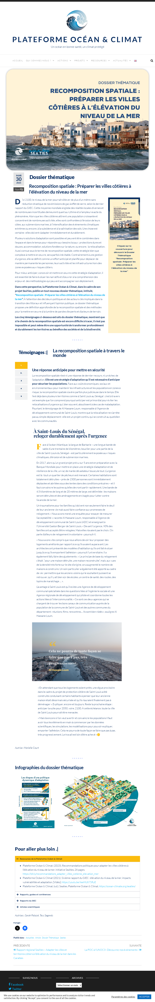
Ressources (99, 60)
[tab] (21, 365)
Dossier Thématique (50, 937)
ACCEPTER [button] (144, 996)
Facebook (16, 984)
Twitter (17, 989)
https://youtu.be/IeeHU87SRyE (79, 882)
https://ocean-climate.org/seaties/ (117, 886)
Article (38, 937)
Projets (79, 60)
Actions (63, 60)
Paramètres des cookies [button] (123, 996)
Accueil (18, 60)
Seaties (63, 937)
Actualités (120, 60)
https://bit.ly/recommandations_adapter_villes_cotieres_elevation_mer (61, 873)
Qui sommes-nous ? (38, 60)
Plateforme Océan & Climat (77, 39)
